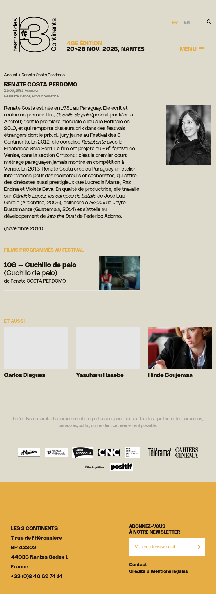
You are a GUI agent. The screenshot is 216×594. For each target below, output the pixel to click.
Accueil (11, 75)
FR (175, 23)
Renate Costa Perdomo (43, 75)
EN (187, 23)
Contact (138, 565)
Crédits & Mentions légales (158, 572)
